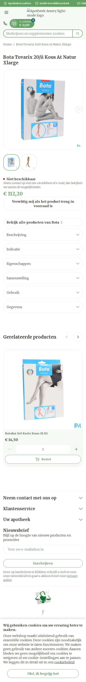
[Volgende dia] (78, 337)
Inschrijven (43, 563)
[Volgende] (78, 109)
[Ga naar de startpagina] (47, 13)
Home (7, 44)
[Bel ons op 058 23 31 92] (5, 23)
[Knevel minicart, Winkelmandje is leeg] (14, 23)
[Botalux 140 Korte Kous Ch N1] (43, 389)
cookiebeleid (64, 662)
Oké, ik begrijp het (43, 674)
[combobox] (38, 33)
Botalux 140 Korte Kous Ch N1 (26, 433)
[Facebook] (43, 612)
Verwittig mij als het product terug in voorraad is (43, 203)
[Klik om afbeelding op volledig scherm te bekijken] (43, 109)
